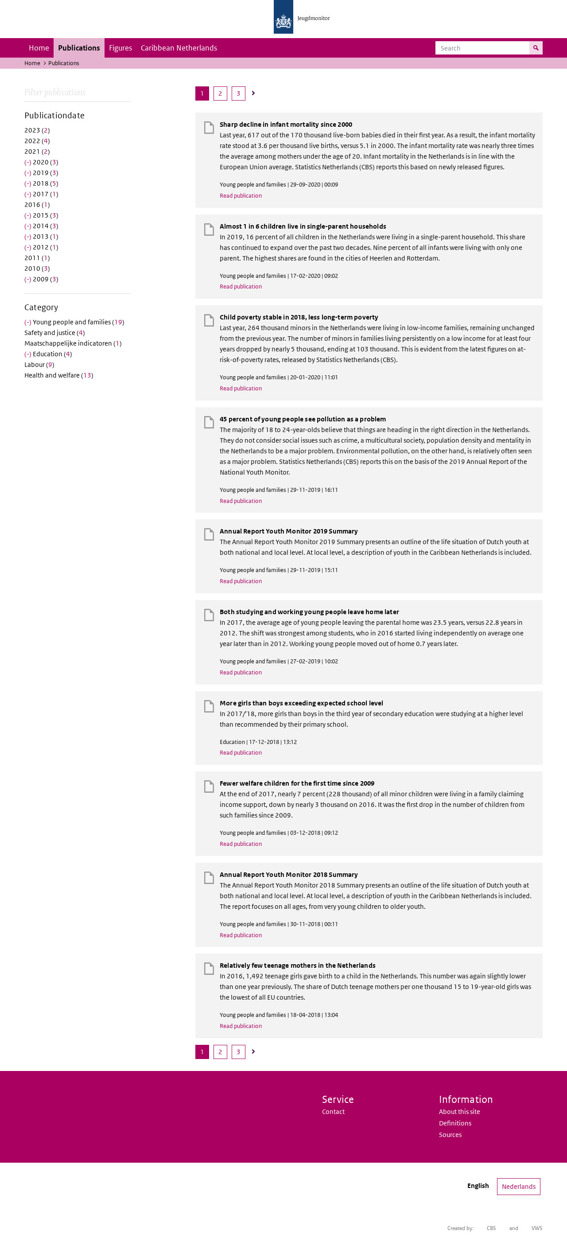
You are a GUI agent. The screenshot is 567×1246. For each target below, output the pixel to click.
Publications (79, 48)
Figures (120, 48)
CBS (491, 1228)
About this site (459, 1111)
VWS (537, 1228)
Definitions (455, 1123)
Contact (333, 1111)
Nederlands (519, 1186)
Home (39, 48)
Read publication (241, 195)
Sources (450, 1134)
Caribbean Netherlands (179, 48)
